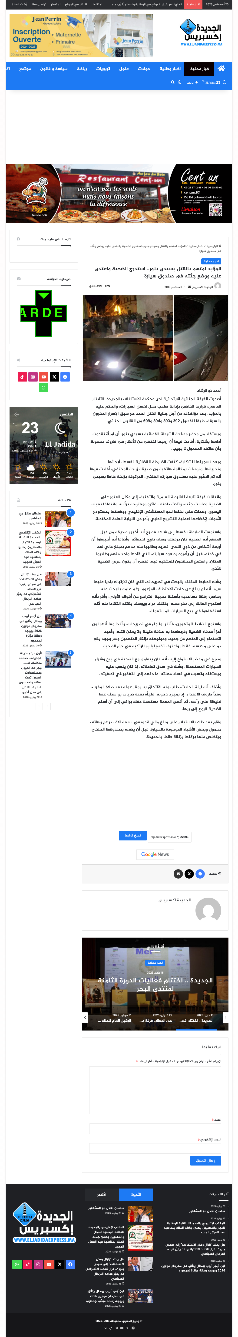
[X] (189, 874)
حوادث (144, 69)
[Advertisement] (119, 127)
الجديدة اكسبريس (202, 287)
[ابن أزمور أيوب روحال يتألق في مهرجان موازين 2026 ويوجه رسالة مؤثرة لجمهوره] (58, 621)
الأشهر (101, 1195)
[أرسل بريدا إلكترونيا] (189, 287)
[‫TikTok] (22, 377)
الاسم (216, 1120)
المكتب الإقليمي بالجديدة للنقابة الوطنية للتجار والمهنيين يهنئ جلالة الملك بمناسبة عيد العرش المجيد (114, 4)
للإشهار (55, 4)
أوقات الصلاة (19, 4)
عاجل (124, 69)
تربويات (103, 69)
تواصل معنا (39, 4)
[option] (155, 984)
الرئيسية (212, 246)
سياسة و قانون (54, 69)
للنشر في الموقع (76, 4)
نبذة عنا (97, 4)
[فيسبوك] (200, 874)
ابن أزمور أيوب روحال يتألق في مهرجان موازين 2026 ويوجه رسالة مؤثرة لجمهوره (30, 628)
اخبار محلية (200, 69)
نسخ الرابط (133, 835)
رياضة (82, 69)
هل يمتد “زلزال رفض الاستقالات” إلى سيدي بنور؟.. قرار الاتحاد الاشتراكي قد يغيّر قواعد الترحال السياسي (29, 589)
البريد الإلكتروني (209, 1139)
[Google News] (155, 855)
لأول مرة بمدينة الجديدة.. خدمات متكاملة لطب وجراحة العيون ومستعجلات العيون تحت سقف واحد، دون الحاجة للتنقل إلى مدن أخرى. (30, 673)
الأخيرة (136, 1195)
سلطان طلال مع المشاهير (30, 516)
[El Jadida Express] (201, 32)
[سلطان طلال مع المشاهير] (58, 519)
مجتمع (25, 69)
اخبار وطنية (170, 69)
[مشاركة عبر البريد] (178, 874)
